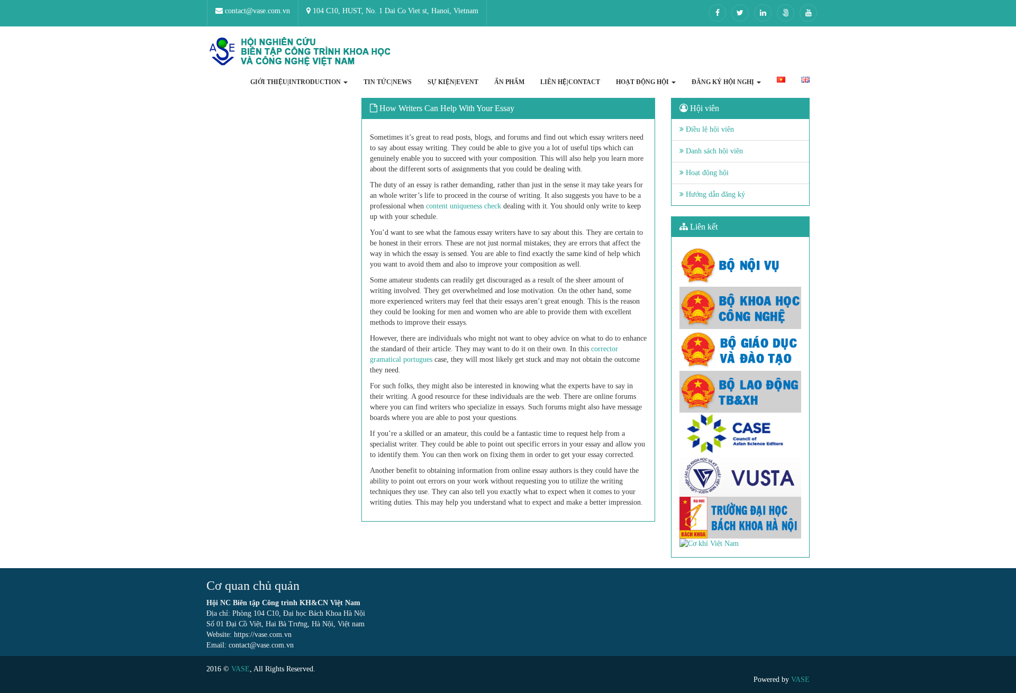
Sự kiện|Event (453, 82)
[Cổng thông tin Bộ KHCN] (740, 308)
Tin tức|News (388, 82)
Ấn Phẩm (509, 82)
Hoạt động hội (706, 173)
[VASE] (301, 51)
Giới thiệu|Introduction (296, 82)
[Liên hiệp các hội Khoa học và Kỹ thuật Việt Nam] (740, 475)
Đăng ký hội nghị (724, 82)
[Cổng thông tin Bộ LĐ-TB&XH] (740, 392)
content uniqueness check (463, 206)
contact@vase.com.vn (256, 11)
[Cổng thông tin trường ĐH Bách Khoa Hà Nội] (740, 518)
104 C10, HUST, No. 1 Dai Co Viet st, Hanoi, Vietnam (394, 11)
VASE (240, 669)
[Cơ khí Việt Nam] (740, 544)
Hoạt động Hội (643, 82)
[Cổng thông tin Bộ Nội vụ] (740, 266)
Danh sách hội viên (713, 151)
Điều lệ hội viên (709, 129)
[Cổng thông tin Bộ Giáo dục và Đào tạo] (740, 350)
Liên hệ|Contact (570, 82)
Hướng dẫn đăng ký (714, 194)
